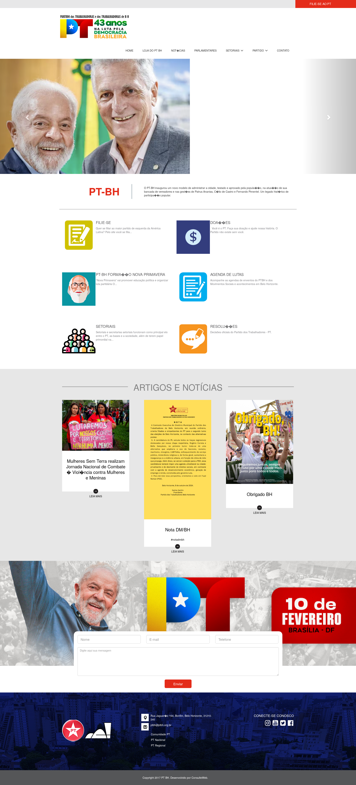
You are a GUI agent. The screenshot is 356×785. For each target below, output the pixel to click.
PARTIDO (259, 50)
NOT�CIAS (178, 50)
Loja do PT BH (152, 50)
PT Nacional (158, 736)
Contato (283, 50)
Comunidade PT (160, 730)
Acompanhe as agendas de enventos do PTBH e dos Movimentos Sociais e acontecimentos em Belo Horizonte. (244, 278)
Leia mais (95, 492)
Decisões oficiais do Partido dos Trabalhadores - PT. (241, 328)
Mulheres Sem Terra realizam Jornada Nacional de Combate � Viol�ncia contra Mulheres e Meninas (95, 465)
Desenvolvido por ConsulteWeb (188, 773)
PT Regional (158, 741)
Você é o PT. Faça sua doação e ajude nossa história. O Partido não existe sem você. (244, 226)
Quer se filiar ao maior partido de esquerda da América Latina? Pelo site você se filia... (128, 226)
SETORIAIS (233, 50)
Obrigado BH (259, 490)
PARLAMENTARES (205, 50)
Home (129, 50)
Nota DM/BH (177, 525)
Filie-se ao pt (320, 4)
